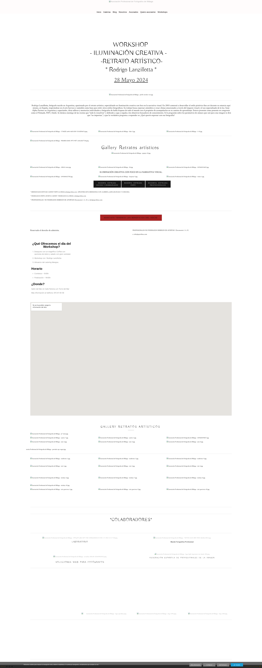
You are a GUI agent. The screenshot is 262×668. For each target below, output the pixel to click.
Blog (115, 12)
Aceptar (237, 665)
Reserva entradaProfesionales (158, 184)
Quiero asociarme (148, 12)
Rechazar (224, 665)
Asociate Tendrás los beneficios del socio (131, 218)
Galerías (107, 12)
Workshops (162, 12)
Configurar (209, 665)
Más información (195, 665)
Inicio (99, 12)
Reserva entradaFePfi (133, 184)
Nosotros (123, 12)
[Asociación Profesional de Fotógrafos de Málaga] (131, 5)
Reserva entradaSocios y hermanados (107, 184)
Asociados (133, 12)
